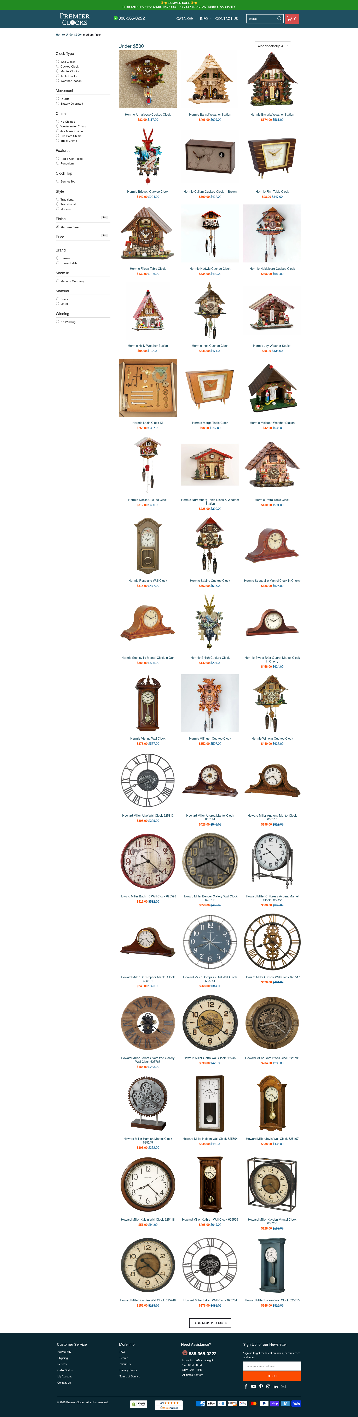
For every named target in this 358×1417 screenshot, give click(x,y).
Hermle (65, 258)
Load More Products (210, 1323)
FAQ (122, 1351)
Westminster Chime (73, 126)
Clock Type (65, 53)
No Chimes (67, 121)
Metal (64, 304)
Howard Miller (69, 263)
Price (60, 236)
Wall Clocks (67, 61)
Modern (65, 209)
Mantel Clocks (69, 71)
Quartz (64, 98)
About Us (125, 1364)
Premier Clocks (75, 1402)
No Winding (68, 322)
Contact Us (226, 18)
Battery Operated (71, 103)
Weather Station (71, 80)
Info (204, 18)
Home (60, 34)
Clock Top (64, 173)
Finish (61, 218)
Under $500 (73, 34)
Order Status (65, 1370)
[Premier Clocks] (75, 19)
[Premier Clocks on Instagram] (268, 1386)
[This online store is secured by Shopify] (138, 1407)
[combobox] (265, 18)
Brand (61, 250)
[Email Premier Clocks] (283, 1386)
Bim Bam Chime (71, 136)
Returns (62, 1364)
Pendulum (67, 163)
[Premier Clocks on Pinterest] (261, 1386)
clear (104, 217)
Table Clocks (68, 76)
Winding (62, 313)
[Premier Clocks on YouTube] (254, 1386)
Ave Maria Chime (71, 131)
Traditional (67, 199)
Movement (64, 90)
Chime (61, 113)
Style (60, 191)
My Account (64, 1376)
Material (62, 290)
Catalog (185, 18)
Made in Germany (72, 281)
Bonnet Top (67, 181)
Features (63, 150)
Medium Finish (70, 227)
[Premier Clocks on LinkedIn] (276, 1386)
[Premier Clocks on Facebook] (246, 1386)
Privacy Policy (128, 1370)
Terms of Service (130, 1376)
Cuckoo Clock (69, 66)
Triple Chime (68, 140)
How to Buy (64, 1351)
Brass (64, 299)
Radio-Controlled (71, 158)
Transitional (68, 204)
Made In (62, 272)
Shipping (62, 1358)
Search (124, 1358)
